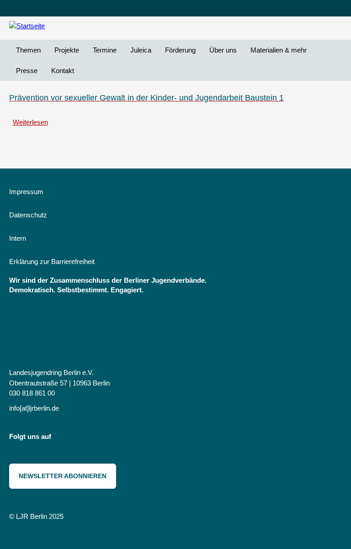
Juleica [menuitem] (140, 50)
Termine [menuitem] (105, 50)
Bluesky (84, 438)
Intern (17, 238)
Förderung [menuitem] (180, 50)
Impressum (26, 191)
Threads (105, 438)
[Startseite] (45, 26)
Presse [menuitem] (26, 70)
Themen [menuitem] (28, 50)
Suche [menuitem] (88, 70)
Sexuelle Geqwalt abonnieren (12, 142)
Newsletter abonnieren (62, 476)
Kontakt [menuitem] (62, 70)
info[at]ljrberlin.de (34, 408)
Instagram (64, 438)
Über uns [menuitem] (223, 50)
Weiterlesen (30, 122)
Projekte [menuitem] (66, 50)
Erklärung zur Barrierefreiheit (52, 261)
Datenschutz (28, 215)
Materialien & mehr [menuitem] (278, 50)
